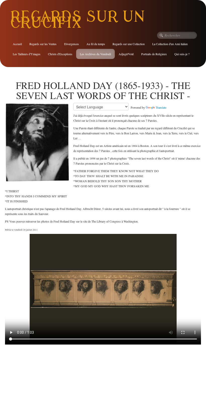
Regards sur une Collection (129, 44)
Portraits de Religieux (154, 54)
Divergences (71, 44)
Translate (161, 107)
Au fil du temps (95, 44)
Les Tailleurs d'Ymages (26, 54)
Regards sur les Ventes (43, 44)
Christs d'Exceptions (60, 54)
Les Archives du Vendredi (95, 54)
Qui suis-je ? (181, 54)
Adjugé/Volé (126, 54)
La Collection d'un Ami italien (170, 44)
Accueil (17, 44)
